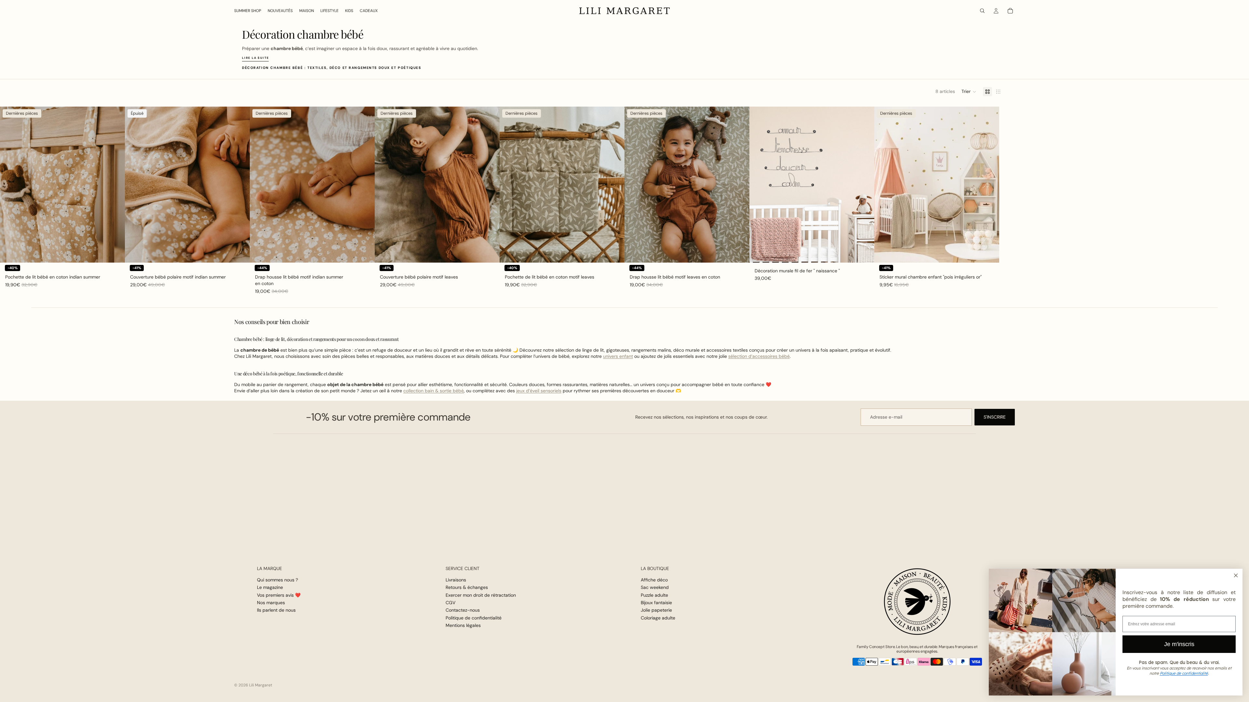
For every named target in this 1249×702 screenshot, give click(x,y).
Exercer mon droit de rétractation (481, 595)
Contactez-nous (463, 610)
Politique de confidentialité (474, 618)
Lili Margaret (260, 685)
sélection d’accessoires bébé (759, 356)
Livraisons (456, 580)
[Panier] (1010, 11)
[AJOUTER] (115, 252)
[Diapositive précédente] (10, 184)
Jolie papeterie (656, 610)
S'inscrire (995, 417)
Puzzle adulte (654, 595)
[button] (968, 91)
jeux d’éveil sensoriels (538, 391)
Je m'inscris (1179, 644)
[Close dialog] (1236, 575)
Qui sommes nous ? (277, 580)
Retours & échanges (467, 587)
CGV (450, 602)
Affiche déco (654, 580)
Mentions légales (463, 625)
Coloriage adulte (658, 618)
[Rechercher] (982, 11)
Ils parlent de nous (276, 610)
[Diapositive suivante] (115, 184)
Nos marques (271, 602)
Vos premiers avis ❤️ (279, 595)
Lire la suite (255, 58)
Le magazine (270, 587)
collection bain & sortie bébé (433, 391)
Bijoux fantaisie (656, 602)
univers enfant (618, 356)
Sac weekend (655, 587)
